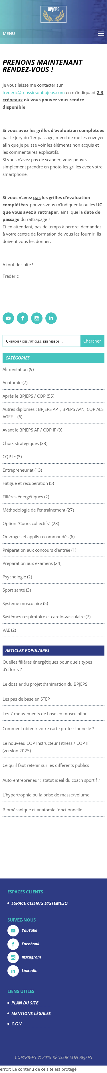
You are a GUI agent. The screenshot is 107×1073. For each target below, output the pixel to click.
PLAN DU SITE (24, 1003)
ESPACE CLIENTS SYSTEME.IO (39, 903)
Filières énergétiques (23, 496)
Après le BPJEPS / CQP (24, 396)
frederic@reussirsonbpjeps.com (34, 92)
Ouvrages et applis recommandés (35, 536)
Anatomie (12, 382)
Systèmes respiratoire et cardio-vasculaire (43, 616)
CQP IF (9, 456)
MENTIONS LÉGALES (31, 1013)
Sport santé (14, 590)
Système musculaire (22, 603)
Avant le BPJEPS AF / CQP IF (29, 430)
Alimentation (15, 369)
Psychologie (14, 577)
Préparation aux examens (28, 563)
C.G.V (16, 1024)
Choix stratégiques (21, 443)
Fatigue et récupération (25, 483)
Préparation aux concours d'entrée (36, 550)
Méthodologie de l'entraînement (34, 510)
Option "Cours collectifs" (27, 523)
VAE (6, 630)
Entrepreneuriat (18, 470)
